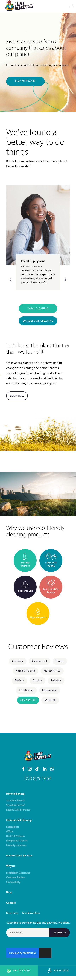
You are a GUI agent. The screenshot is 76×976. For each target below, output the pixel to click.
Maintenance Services (19, 855)
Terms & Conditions (31, 913)
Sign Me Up (60, 932)
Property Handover (16, 845)
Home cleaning (15, 793)
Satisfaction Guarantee (18, 873)
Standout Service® (15, 800)
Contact (11, 903)
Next (65, 279)
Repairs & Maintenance (18, 810)
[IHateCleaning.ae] (19, 6)
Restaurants (12, 827)
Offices (9, 831)
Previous (11, 279)
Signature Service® (15, 805)
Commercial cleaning (19, 820)
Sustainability (13, 882)
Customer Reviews (16, 877)
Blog (9, 892)
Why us (10, 866)
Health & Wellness (15, 836)
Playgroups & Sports (16, 841)
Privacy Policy (12, 913)
